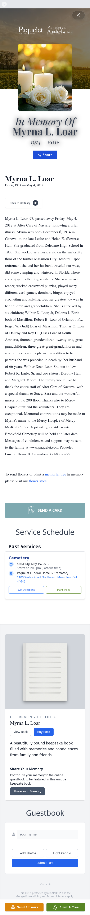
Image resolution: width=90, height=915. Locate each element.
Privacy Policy (33, 896)
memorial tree (55, 474)
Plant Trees (63, 590)
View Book (21, 732)
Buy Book (43, 732)
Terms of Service (56, 896)
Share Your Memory (27, 791)
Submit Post (45, 863)
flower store (38, 480)
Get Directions (26, 590)
